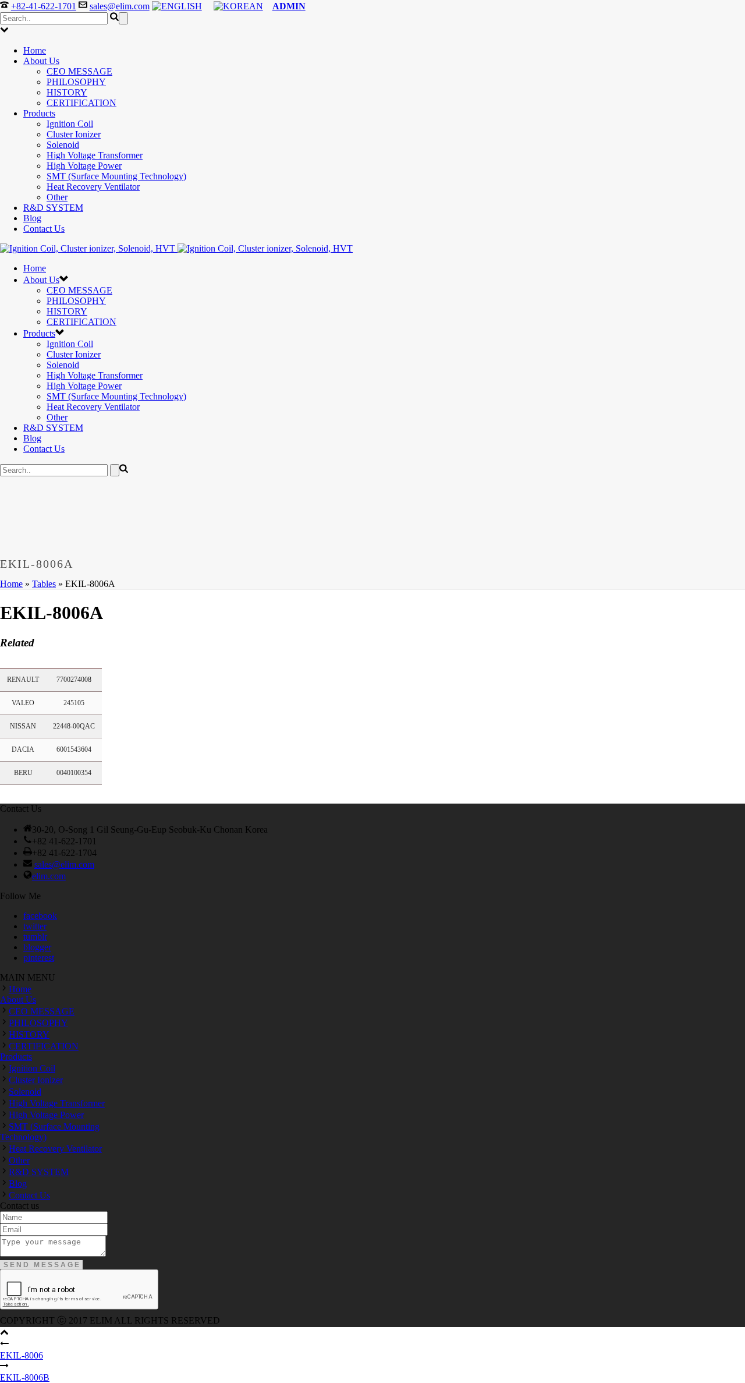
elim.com (49, 876)
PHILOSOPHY (76, 82)
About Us (41, 61)
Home (34, 50)
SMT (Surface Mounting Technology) (116, 176)
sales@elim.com (120, 6)
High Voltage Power (84, 166)
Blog (32, 218)
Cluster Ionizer (74, 134)
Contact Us (44, 229)
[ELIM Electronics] (176, 248)
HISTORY (67, 92)
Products (39, 113)
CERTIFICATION (81, 103)
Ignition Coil (70, 124)
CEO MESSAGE (79, 71)
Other (57, 197)
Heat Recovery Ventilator (93, 187)
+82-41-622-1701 (43, 6)
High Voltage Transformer (95, 155)
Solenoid (63, 145)
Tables (44, 584)
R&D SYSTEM (53, 208)
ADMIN (289, 6)
